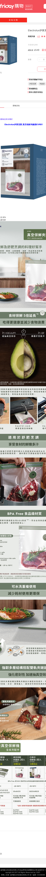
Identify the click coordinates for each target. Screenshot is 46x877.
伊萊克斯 (32, 84)
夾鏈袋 (42, 84)
